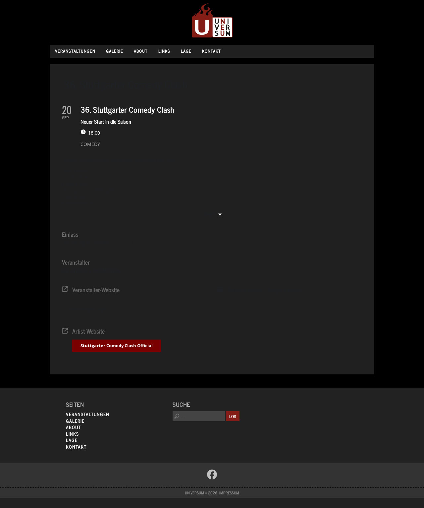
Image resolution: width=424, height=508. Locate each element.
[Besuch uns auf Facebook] (212, 474)
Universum (212, 20)
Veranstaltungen (75, 50)
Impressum (229, 492)
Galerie (114, 50)
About (141, 50)
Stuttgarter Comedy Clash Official (116, 346)
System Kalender (245, 289)
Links (164, 50)
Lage (186, 50)
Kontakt (211, 50)
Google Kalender (284, 289)
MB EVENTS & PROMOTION (91, 270)
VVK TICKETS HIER (88, 310)
